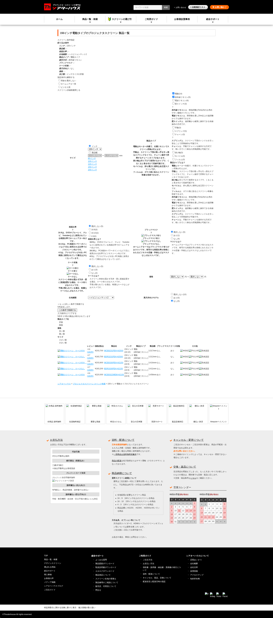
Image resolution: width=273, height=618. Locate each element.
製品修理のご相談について (106, 582)
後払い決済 (198, 422)
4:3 (93, 236)
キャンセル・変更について (188, 440)
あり (176, 235)
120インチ (92, 164)
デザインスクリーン (52, 563)
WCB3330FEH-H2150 (113, 363)
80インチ (92, 158)
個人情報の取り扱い (86, 607)
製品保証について (103, 575)
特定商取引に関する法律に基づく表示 (60, 607)
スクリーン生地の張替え (105, 579)
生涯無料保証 (75, 422)
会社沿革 (194, 567)
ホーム (59, 19)
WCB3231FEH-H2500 (113, 351)
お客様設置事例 (182, 19)
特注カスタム (116, 422)
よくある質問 (101, 560)
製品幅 (94, 153)
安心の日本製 (136, 422)
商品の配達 (116, 461)
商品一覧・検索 (50, 559)
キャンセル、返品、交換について (157, 578)
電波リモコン (182, 100)
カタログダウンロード (104, 571)
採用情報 (194, 571)
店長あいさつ (196, 560)
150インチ (92, 167)
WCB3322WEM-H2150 (114, 375)
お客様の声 (49, 578)
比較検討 (198, 7)
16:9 (94, 230)
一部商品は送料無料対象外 (125, 454)
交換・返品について (184, 466)
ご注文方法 (147, 560)
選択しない (97, 226)
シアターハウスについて (197, 556)
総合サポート (212, 19)
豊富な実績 (95, 422)
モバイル (180, 156)
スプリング (181, 131)
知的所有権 (195, 579)
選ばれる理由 (49, 567)
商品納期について (122, 473)
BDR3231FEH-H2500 (113, 357)
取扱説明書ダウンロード (105, 567)
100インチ (92, 161)
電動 (178, 94)
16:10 (95, 233)
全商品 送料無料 (54, 422)
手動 (178, 128)
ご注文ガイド (49, 590)
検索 (166, 7)
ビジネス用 (65, 87)
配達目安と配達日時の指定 (154, 581)
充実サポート (157, 422)
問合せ (98, 590)
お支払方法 (56, 440)
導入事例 (48, 574)
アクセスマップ (196, 575)
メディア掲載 (49, 582)
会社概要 (194, 563)
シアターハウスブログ (53, 586)
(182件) (90, 352)
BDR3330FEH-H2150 (113, 369)
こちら (193, 478)
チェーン (180, 134)
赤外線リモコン (183, 97)
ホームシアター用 (68, 84)
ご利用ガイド (151, 19)
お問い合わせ (181, 7)
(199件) (90, 358)
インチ (94, 146)
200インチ (92, 170)
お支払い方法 (148, 563)
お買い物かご (220, 7)
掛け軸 (179, 153)
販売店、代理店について (105, 586)
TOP (46, 556)
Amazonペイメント (218, 422)
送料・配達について (123, 440)
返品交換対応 (177, 422)
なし (176, 239)
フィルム (180, 159)
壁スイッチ (181, 104)
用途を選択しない (68, 81)
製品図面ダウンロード (104, 563)
